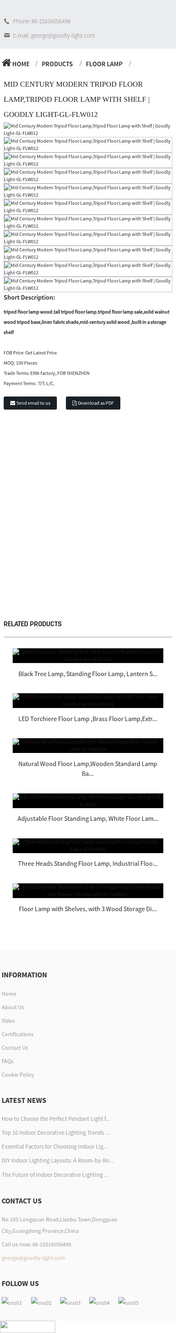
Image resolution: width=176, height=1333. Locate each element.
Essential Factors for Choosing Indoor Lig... (55, 1146)
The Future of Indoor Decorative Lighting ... (55, 1174)
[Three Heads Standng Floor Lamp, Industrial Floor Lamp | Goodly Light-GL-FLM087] (88, 845)
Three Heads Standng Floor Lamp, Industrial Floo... (88, 863)
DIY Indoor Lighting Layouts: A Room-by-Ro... (58, 1160)
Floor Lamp (104, 64)
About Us (13, 1007)
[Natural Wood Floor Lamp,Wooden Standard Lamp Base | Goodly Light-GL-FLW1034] (88, 745)
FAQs (8, 1061)
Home (21, 64)
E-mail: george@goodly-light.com (54, 35)
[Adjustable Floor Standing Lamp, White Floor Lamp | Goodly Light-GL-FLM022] (88, 800)
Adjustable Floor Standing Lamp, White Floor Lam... (88, 818)
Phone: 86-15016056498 (41, 21)
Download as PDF (96, 403)
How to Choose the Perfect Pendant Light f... (56, 1118)
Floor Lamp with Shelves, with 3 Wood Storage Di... (88, 909)
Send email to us (33, 403)
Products (57, 64)
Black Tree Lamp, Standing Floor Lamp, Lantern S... (88, 674)
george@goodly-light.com (33, 1257)
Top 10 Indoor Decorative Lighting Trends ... (56, 1132)
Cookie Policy (18, 1074)
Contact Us (15, 1047)
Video (8, 1020)
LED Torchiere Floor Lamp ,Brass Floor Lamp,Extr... (87, 719)
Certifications (18, 1034)
